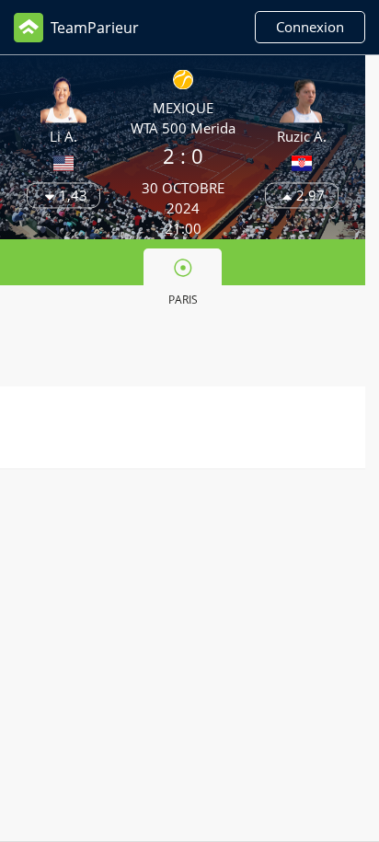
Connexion (310, 26)
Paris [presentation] (183, 299)
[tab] (182, 280)
